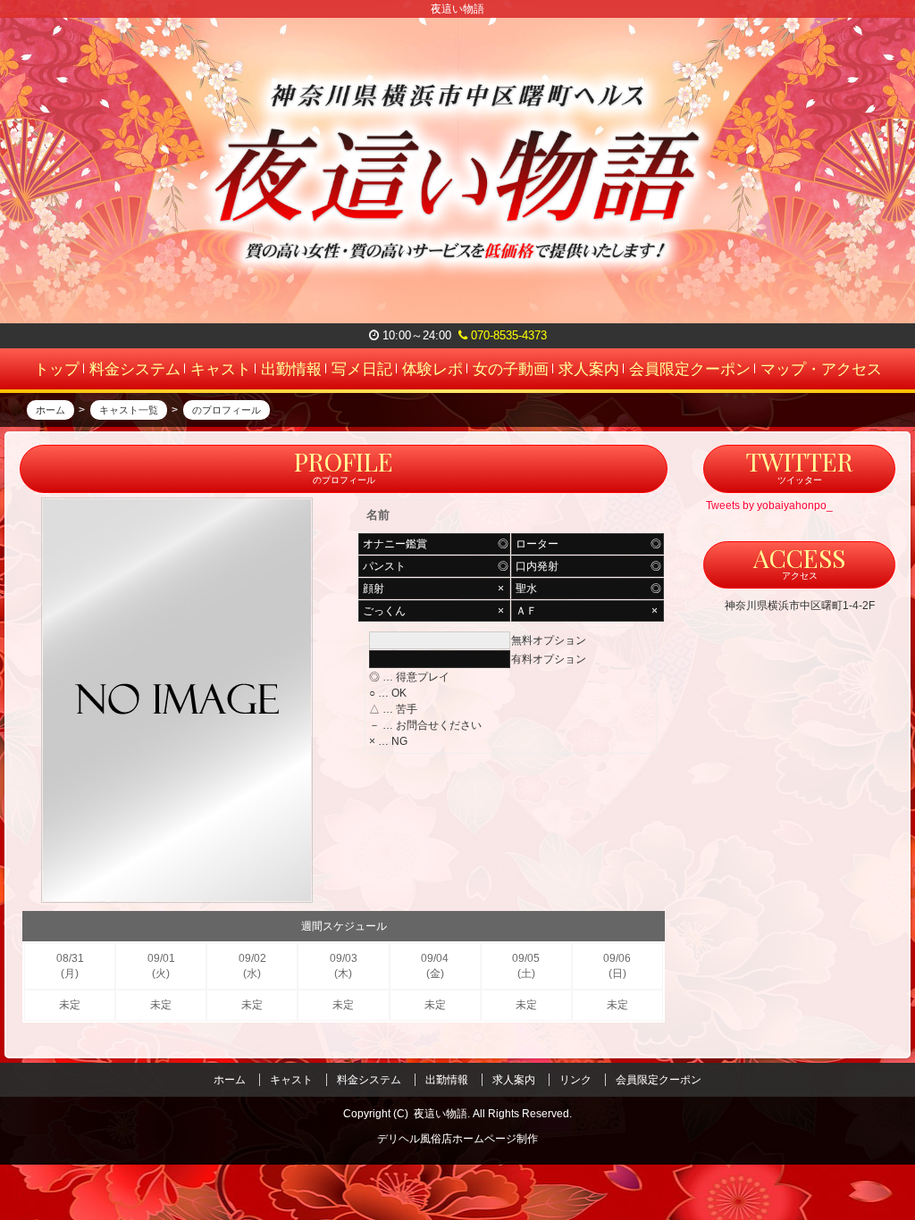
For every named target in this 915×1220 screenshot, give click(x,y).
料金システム (369, 1080)
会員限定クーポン (658, 1080)
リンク (575, 1080)
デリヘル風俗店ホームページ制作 (457, 1138)
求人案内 (513, 1080)
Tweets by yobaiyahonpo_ (769, 505)
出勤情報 (446, 1080)
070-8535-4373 (507, 335)
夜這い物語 (440, 1113)
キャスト (291, 1080)
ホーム (230, 1080)
